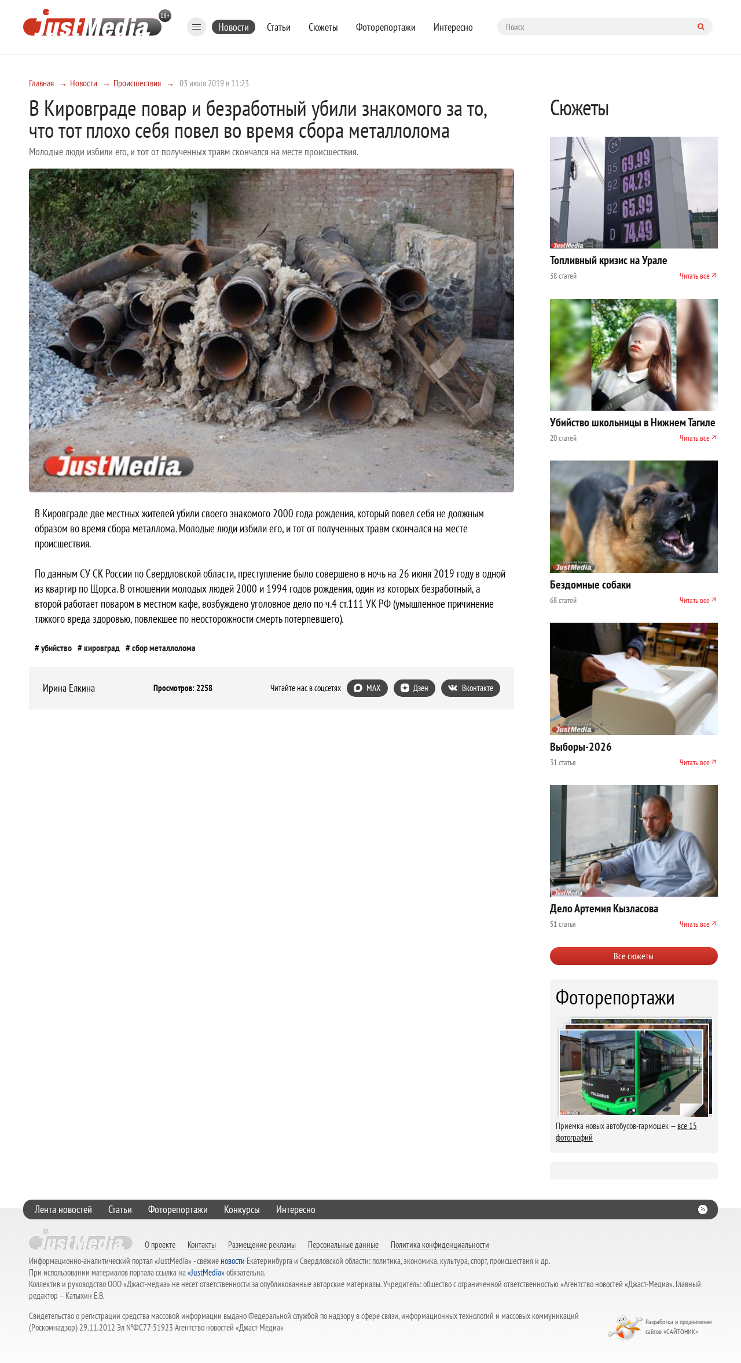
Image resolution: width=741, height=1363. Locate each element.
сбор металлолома (164, 647)
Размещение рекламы (262, 1244)
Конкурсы (242, 1209)
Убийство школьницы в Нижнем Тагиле (633, 422)
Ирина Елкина (69, 688)
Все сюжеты (634, 956)
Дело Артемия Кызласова (604, 908)
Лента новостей (63, 1209)
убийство (56, 647)
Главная (41, 82)
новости (233, 1260)
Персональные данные (343, 1244)
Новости (233, 27)
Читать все (695, 276)
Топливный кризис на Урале (608, 260)
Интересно (453, 27)
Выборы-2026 (581, 746)
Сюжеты (323, 27)
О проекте (160, 1244)
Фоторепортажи (386, 27)
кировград (102, 647)
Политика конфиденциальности (440, 1244)
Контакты (202, 1244)
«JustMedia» (206, 1272)
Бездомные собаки (590, 584)
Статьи (279, 27)
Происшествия (137, 82)
